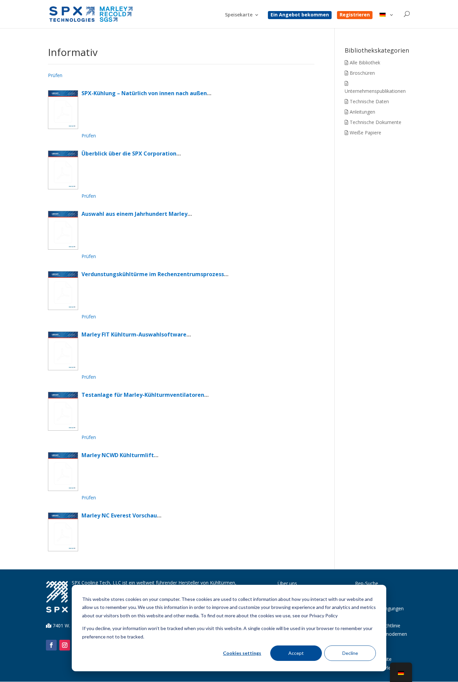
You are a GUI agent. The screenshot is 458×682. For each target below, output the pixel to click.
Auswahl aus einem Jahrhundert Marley (134, 214)
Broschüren (361, 73)
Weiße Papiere (364, 132)
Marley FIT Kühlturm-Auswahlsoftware (133, 334)
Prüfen (55, 75)
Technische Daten (368, 101)
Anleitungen (361, 112)
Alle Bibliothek (364, 62)
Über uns (287, 583)
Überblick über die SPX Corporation (128, 153)
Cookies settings (242, 653)
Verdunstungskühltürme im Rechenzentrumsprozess (152, 274)
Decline (350, 653)
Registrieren (355, 15)
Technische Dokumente (374, 122)
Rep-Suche (366, 583)
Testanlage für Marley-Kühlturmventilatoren (142, 394)
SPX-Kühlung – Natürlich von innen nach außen (144, 93)
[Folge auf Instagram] (64, 645)
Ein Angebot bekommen (300, 15)
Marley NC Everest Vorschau (119, 515)
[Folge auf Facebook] (51, 645)
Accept (296, 653)
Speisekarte (238, 15)
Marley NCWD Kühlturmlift (117, 455)
